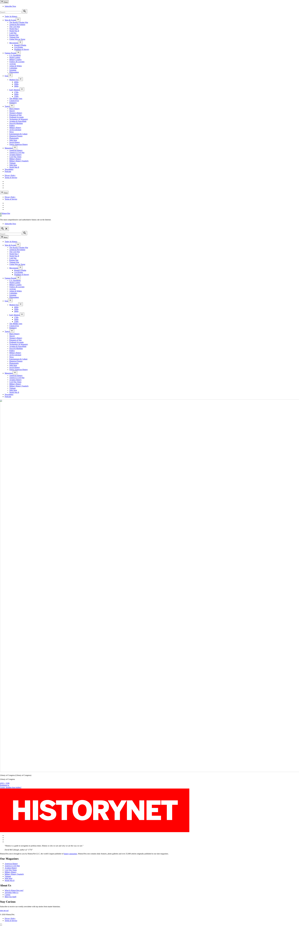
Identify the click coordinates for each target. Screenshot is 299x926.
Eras (6, 76)
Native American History (18, 144)
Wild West (13, 140)
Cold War (12, 33)
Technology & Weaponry (18, 119)
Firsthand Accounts (16, 117)
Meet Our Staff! (10, 897)
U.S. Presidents (15, 55)
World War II (14, 31)
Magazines (9, 148)
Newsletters (9, 169)
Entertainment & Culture (18, 134)
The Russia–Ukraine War (18, 22)
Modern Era (13, 80)
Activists (12, 64)
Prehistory (13, 103)
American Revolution (17, 24)
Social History (14, 142)
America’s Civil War (16, 152)
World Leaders (14, 57)
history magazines (70, 854)
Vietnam (12, 163)
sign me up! (4, 911)
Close (5, 2)
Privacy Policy (10, 175)
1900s (16, 84)
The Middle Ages (15, 98)
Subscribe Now (10, 6)
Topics (7, 106)
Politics (12, 125)
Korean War (13, 35)
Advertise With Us (11, 893)
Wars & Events (10, 20)
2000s (16, 82)
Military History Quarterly (19, 161)
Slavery (12, 111)
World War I (13, 29)
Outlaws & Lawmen (16, 62)
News (11, 132)
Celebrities (13, 68)
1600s (16, 94)
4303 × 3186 (4, 783)
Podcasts (8, 171)
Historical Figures (15, 136)
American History (16, 150)
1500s (16, 96)
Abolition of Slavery (21, 49)
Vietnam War (14, 37)
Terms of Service (11, 177)
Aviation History (15, 155)
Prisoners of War (15, 115)
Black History (14, 109)
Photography (14, 138)
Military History (15, 128)
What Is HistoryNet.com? (14, 890)
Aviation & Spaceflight (17, 121)
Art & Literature (15, 130)
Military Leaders (15, 60)
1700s (16, 92)
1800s (16, 86)
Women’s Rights (20, 45)
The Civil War (14, 27)
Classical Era (14, 101)
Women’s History (15, 113)
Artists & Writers (15, 66)
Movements (13, 43)
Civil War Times (15, 157)
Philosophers (14, 72)
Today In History (11, 16)
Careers (7, 895)
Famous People (10, 53)
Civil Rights (18, 47)
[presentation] (18, 19)
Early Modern (14, 90)
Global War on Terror (17, 39)
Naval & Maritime (16, 123)
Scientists (12, 70)
